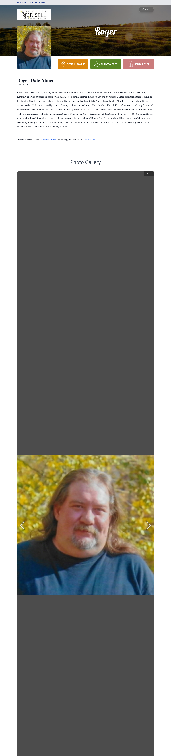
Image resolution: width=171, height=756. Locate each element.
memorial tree (49, 139)
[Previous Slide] (22, 525)
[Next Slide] (148, 525)
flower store (89, 139)
